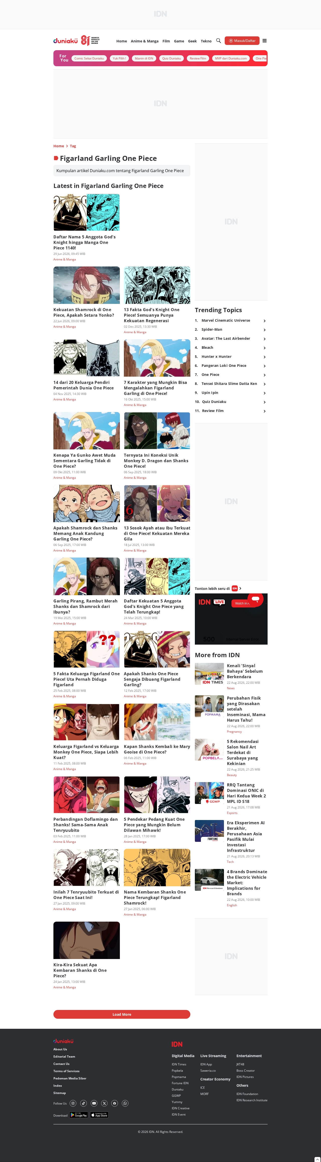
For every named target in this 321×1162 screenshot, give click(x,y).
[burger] (265, 40)
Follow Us (60, 1103)
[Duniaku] (76, 40)
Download (60, 1115)
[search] (219, 41)
